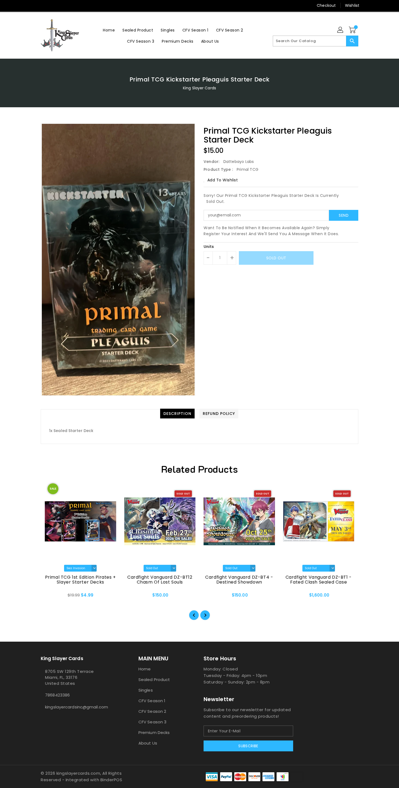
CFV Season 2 (152, 711)
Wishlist (352, 5)
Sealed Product (154, 679)
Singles (145, 690)
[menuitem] (109, 30)
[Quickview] (49, 596)
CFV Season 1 (151, 701)
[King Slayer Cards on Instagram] (54, 5)
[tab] (177, 413)
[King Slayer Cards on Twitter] (43, 5)
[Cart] (352, 30)
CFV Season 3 (152, 722)
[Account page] (340, 30)
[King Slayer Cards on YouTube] (64, 5)
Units (209, 246)
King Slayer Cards (199, 88)
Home (144, 669)
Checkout (326, 5)
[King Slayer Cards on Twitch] (74, 5)
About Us (147, 743)
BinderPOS (111, 780)
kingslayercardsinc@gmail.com (76, 707)
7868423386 (57, 695)
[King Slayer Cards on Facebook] (33, 5)
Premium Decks (154, 732)
